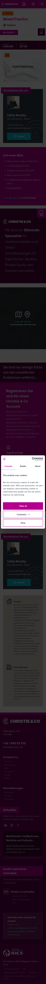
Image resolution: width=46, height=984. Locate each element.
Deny (23, 523)
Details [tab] (23, 466)
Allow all (23, 506)
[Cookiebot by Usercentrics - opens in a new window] (32, 459)
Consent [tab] (8, 466)
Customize (21, 514)
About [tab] (38, 466)
